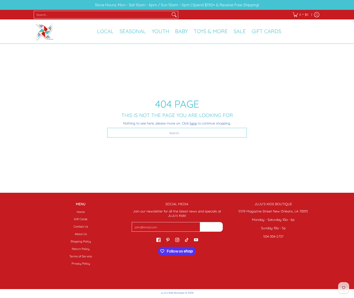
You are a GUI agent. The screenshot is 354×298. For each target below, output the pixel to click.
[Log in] (316, 14)
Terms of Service (80, 256)
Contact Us (80, 226)
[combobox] (102, 14)
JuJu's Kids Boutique (172, 292)
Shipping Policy (81, 241)
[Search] (174, 14)
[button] (158, 239)
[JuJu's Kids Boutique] (44, 31)
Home (81, 212)
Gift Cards (80, 219)
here (193, 123)
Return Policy (81, 249)
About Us (81, 234)
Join (211, 227)
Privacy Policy (81, 263)
